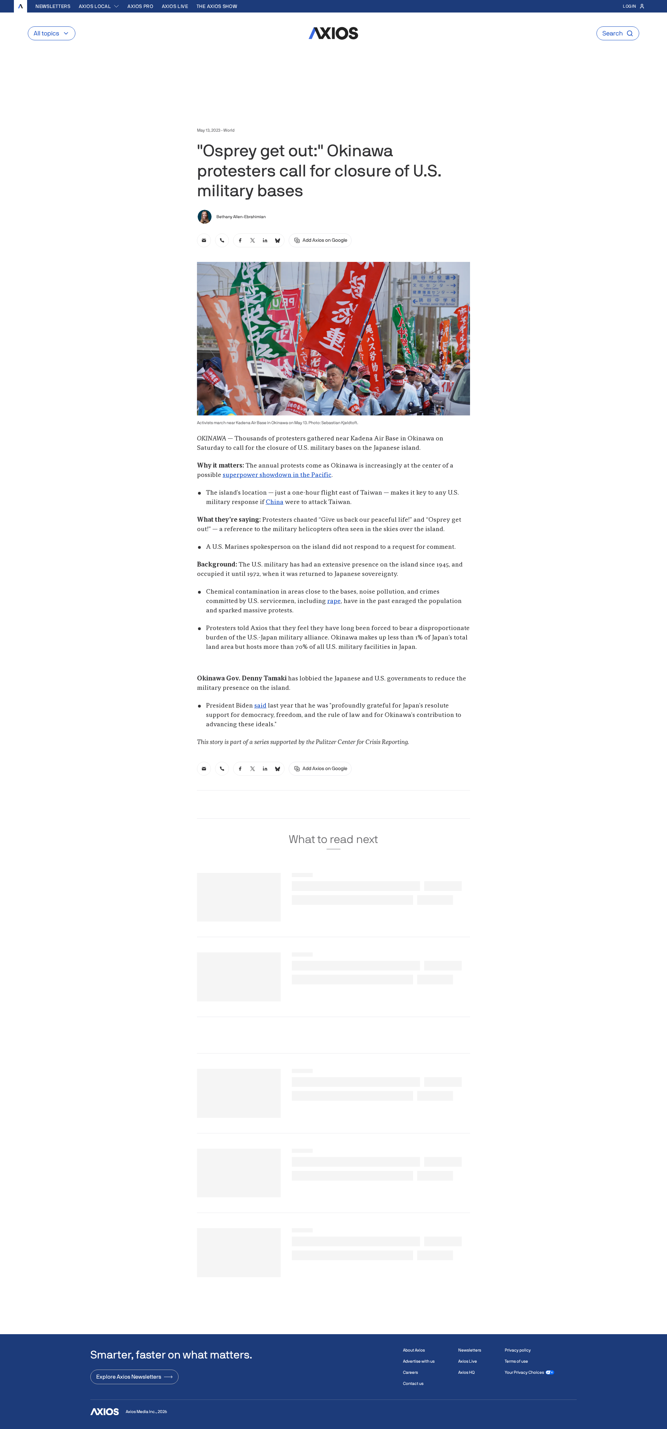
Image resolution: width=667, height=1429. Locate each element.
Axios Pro (140, 6)
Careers (410, 1372)
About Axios (414, 1350)
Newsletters (53, 6)
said (260, 706)
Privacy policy (518, 1350)
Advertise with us (419, 1361)
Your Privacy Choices (524, 1372)
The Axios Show (217, 6)
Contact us (413, 1383)
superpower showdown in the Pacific (277, 475)
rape (334, 601)
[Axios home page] (20, 6)
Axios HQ (466, 1372)
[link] (203, 240)
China (274, 502)
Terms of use (516, 1361)
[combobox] (99, 6)
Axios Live (175, 6)
